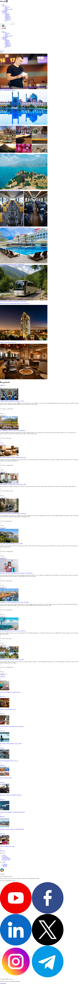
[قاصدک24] (3, 26)
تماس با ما (4, 856)
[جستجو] (13, 23)
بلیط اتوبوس (7, 16)
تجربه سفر (4, 5)
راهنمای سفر (5, 10)
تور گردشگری (8, 19)
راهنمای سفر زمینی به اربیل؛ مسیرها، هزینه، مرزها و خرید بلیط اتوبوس (14, 602)
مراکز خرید (7, 6)
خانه (3, 4)
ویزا (5, 20)
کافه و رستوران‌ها (8, 9)
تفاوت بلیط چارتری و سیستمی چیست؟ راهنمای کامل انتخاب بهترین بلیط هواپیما (16, 572)
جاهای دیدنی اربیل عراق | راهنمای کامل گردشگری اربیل (11, 543)
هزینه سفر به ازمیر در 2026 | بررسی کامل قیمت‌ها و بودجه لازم (13, 630)
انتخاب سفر (4, 12)
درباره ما (4, 855)
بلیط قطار (7, 15)
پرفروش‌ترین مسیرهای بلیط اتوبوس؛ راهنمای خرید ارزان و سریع (13, 513)
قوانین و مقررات (5, 859)
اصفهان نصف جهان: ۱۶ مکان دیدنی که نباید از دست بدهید (11, 125)
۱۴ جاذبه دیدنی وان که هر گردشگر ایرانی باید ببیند (10, 190)
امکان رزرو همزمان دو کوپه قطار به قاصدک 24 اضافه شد (11, 400)
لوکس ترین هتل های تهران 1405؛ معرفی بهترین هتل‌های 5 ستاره (13, 484)
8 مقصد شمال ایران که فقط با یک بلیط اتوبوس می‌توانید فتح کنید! (13, 301)
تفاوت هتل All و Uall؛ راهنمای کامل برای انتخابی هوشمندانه (12, 264)
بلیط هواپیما (7, 13)
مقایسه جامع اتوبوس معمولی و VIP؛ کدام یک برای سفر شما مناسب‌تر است (15, 227)
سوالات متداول (5, 857)
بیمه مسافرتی (8, 18)
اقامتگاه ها (4, 11)
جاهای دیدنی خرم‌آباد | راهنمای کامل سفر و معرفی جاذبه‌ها (12, 659)
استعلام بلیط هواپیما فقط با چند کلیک (7, 90)
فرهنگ (6, 8)
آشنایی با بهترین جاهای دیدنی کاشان (7, 153)
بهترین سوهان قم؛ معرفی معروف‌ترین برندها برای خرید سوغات (13, 457)
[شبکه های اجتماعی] (16, 913)
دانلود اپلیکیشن (3, 983)
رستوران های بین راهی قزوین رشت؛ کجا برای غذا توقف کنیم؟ (12, 430)
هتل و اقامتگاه (8, 17)
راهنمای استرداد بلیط (6, 858)
